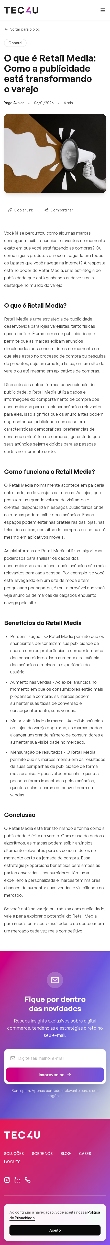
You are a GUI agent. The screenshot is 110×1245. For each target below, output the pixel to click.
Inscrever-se (51, 1074)
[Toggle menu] (103, 10)
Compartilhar (61, 210)
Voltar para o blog (25, 29)
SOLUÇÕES (14, 1153)
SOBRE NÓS (42, 1153)
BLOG (66, 1153)
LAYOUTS (12, 1162)
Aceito (55, 1230)
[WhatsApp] (28, 1180)
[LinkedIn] (17, 1180)
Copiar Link (23, 210)
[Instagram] (7, 1180)
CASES (85, 1153)
